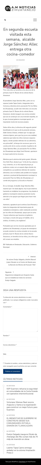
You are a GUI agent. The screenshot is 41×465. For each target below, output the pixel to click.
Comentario (7, 307)
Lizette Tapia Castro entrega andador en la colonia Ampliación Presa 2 (21, 450)
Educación (26, 244)
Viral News (22, 461)
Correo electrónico (9, 345)
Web (4, 354)
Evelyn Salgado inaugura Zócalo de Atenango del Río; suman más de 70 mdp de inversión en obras (22, 437)
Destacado (18, 244)
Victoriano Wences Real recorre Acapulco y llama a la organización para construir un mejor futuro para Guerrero (22, 406)
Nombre (6, 335)
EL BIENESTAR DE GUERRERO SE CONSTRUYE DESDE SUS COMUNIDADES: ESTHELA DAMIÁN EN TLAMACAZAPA (22, 422)
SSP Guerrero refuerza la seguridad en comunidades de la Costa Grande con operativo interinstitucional (22, 391)
